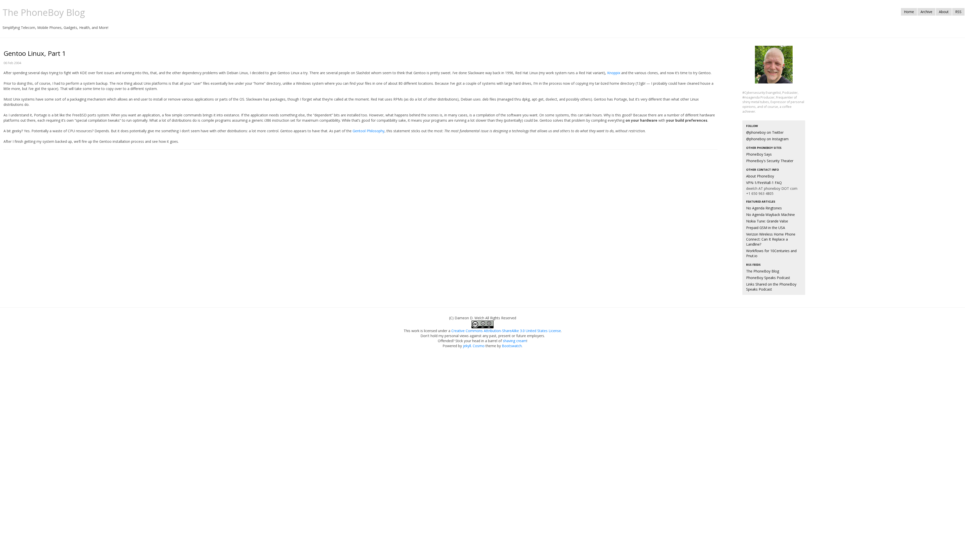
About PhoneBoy (760, 176)
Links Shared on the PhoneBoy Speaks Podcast (771, 287)
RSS (958, 11)
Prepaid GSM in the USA (765, 227)
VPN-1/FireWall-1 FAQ (764, 182)
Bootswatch (512, 345)
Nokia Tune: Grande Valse (767, 221)
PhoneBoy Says (759, 154)
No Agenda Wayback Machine (770, 214)
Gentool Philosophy (368, 130)
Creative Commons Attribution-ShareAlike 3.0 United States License (506, 330)
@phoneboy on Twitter (765, 132)
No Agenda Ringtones (764, 208)
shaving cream (514, 340)
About (944, 11)
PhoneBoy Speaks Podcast (768, 277)
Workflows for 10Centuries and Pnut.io (771, 253)
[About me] (774, 67)
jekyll (467, 345)
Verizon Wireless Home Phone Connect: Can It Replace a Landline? (770, 239)
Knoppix (613, 72)
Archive (926, 11)
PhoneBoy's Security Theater (769, 160)
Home (909, 11)
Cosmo (479, 345)
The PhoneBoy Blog (762, 271)
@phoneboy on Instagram (767, 139)
